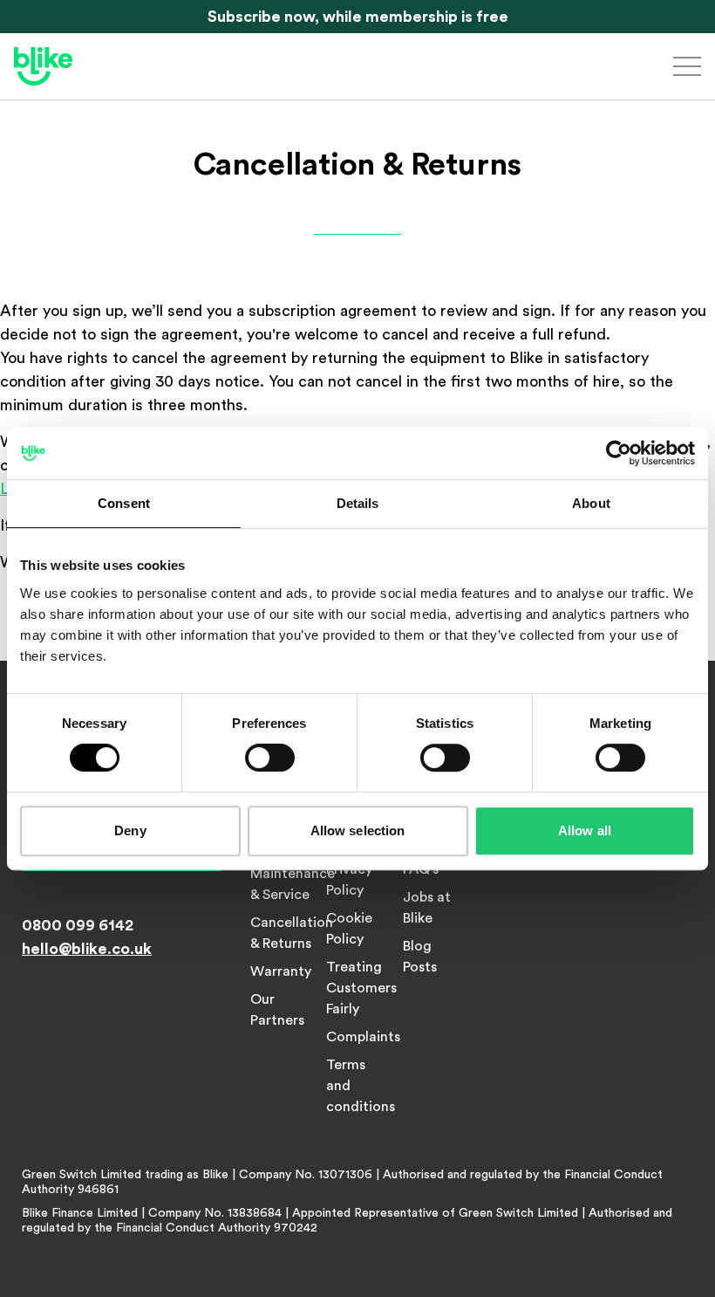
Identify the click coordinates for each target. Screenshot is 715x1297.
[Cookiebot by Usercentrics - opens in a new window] (618, 453)
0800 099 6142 (77, 925)
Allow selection (357, 830)
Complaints (363, 1037)
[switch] (270, 758)
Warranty (280, 971)
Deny (130, 830)
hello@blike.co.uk (87, 949)
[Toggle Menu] (687, 66)
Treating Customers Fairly (361, 988)
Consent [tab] (124, 503)
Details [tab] (358, 503)
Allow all (584, 830)
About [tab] (591, 503)
